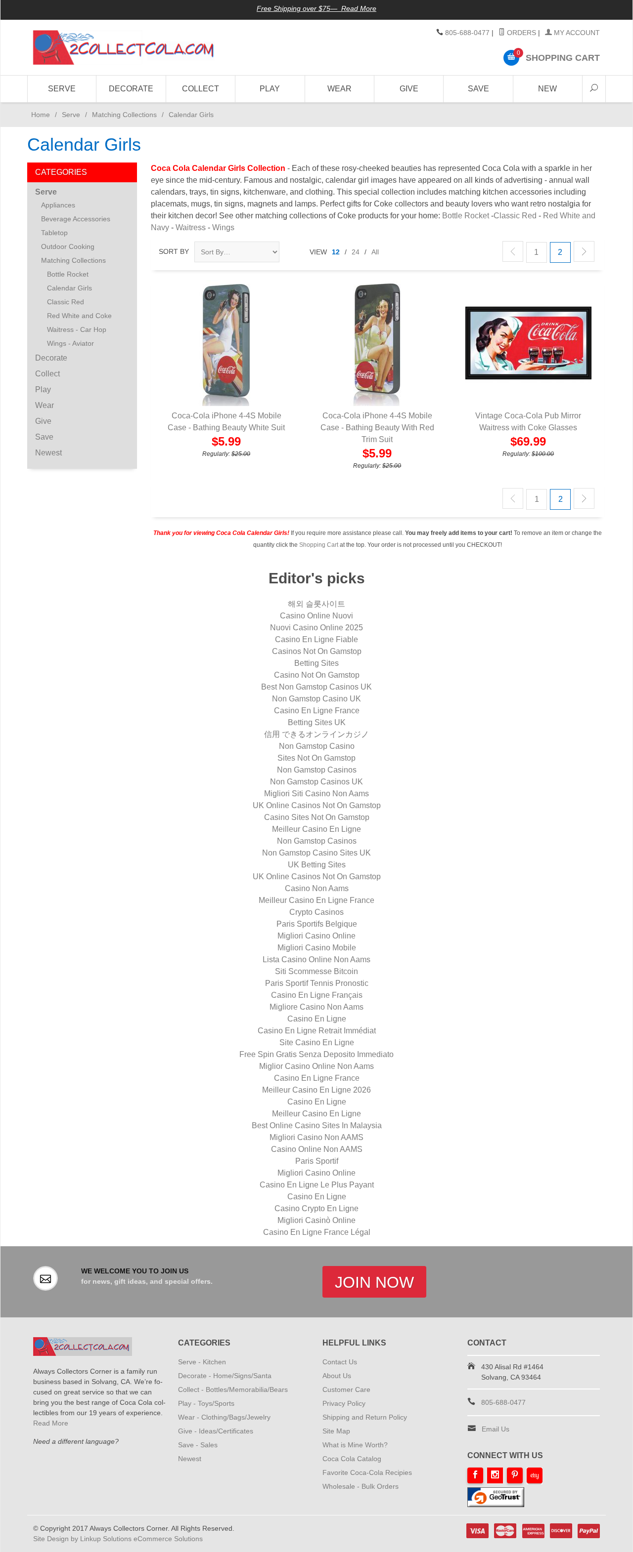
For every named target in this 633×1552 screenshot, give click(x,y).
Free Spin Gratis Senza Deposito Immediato (316, 1054)
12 (336, 252)
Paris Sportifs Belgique (316, 924)
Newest (48, 453)
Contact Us (339, 1362)
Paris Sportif (316, 1161)
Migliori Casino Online (316, 936)
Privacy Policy (343, 1403)
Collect (200, 88)
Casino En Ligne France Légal (316, 1232)
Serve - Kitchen (202, 1362)
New (547, 88)
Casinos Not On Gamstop (317, 651)
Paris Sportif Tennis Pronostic (316, 983)
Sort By (174, 251)
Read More (50, 1423)
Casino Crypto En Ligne (316, 1208)
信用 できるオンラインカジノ (316, 734)
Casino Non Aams (317, 888)
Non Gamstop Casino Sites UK (316, 853)
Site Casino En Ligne (316, 1042)
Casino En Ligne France (317, 710)
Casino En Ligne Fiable (316, 639)
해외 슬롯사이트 (316, 604)
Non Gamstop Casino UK (316, 698)
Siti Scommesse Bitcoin (316, 971)
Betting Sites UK (317, 722)
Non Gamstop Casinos (317, 770)
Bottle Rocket (465, 215)
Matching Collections (124, 115)
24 (356, 252)
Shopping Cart (318, 544)
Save (478, 88)
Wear (339, 88)
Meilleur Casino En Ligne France (316, 900)
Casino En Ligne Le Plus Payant (317, 1185)
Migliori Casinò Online (316, 1220)
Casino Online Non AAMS (316, 1149)
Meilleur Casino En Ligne (316, 829)
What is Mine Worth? (355, 1445)
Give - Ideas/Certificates (215, 1431)
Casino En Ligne (316, 1019)
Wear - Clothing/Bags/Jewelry (224, 1417)
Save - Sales (198, 1445)
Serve (62, 88)
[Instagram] (495, 1475)
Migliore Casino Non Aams (316, 1007)
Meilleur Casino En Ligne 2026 (316, 1090)
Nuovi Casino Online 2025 (316, 627)
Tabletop (54, 233)
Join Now (374, 1282)
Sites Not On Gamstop (316, 758)
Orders (520, 33)
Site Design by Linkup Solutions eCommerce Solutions (118, 1539)
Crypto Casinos (316, 912)
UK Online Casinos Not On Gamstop (317, 805)
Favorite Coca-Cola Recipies (367, 1472)
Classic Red (515, 215)
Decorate (131, 88)
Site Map (336, 1431)
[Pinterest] (515, 1475)
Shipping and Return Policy (364, 1417)
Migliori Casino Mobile (316, 947)
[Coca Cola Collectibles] (123, 47)
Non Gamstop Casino (317, 746)
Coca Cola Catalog (351, 1459)
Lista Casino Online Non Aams (316, 959)
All (375, 252)
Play (270, 88)
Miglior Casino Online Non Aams (316, 1066)
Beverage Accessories (75, 219)
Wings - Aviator (70, 343)
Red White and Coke (79, 316)
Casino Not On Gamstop (317, 675)
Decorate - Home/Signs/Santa (224, 1376)
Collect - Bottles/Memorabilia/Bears (233, 1389)
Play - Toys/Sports (206, 1403)
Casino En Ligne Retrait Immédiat (317, 1030)
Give (409, 88)
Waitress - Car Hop (76, 329)
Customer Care (346, 1389)
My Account (576, 33)
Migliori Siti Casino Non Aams (316, 793)
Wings (223, 227)
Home (38, 115)
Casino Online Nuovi (316, 616)
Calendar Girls (69, 288)
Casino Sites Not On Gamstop (316, 817)
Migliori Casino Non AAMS (316, 1137)
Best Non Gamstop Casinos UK (316, 687)
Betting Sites (316, 663)
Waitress (191, 227)
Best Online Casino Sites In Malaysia (317, 1125)
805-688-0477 (467, 33)
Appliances (58, 205)
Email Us (495, 1429)
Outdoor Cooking (67, 246)
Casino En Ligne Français (316, 995)
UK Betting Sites (317, 864)
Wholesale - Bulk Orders (360, 1486)
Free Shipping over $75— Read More (316, 8)
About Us (336, 1376)
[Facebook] (475, 1475)
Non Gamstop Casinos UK (316, 781)
